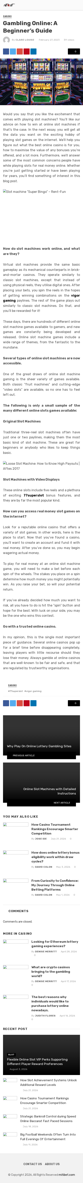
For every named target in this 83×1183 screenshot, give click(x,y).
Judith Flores (45, 1015)
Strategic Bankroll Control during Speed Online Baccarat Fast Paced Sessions (48, 1119)
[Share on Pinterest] (27, 51)
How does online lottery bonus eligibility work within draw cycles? (55, 857)
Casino (7, 16)
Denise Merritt (46, 951)
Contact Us (32, 1164)
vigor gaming (34, 691)
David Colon (43, 866)
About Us (52, 1164)
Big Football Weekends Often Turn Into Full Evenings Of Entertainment (48, 1137)
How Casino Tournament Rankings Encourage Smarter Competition (54, 829)
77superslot (16, 691)
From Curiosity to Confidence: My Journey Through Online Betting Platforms (55, 885)
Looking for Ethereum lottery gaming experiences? (54, 944)
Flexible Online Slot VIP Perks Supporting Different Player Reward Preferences (37, 1062)
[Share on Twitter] (13, 51)
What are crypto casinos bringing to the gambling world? (50, 971)
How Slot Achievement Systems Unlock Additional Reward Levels (48, 1082)
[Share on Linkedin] (33, 51)
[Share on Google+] (20, 51)
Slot (11, 1055)
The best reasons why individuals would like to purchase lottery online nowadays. (50, 1003)
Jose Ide (41, 838)
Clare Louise (25, 39)
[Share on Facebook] (6, 51)
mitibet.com (67, 1175)
